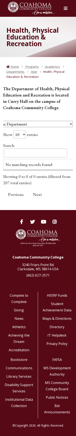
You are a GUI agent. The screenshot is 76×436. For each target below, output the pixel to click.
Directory (57, 327)
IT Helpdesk (57, 335)
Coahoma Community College (38, 257)
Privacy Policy (57, 343)
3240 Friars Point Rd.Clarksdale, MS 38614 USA (38, 266)
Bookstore (19, 359)
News (19, 318)
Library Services (18, 376)
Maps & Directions (57, 318)
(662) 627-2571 (38, 275)
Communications (19, 368)
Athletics (19, 327)
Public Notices (57, 397)
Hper (33, 72)
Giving (19, 310)
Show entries (20, 134)
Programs (31, 67)
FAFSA (57, 359)
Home (14, 67)
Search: (9, 145)
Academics (52, 67)
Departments (15, 72)
